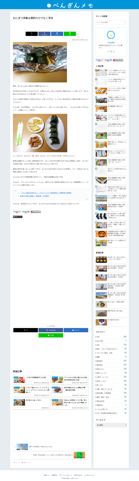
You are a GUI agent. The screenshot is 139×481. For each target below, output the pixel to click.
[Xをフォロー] (108, 51)
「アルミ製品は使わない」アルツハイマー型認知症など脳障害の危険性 (45, 193)
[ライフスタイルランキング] (36, 211)
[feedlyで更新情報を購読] (111, 51)
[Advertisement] (51, 25)
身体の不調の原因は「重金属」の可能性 (34, 196)
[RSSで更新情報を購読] (114, 51)
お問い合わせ (78, 475)
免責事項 (54, 475)
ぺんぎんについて (89, 475)
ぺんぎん (111, 42)
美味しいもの (18, 216)
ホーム (48, 475)
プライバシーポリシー (65, 475)
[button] (125, 22)
